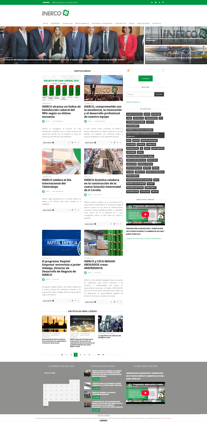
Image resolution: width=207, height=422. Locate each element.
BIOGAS (146, 114)
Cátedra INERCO (132, 126)
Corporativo (7, 57)
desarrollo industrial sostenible (139, 130)
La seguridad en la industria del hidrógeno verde (109, 336)
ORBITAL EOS (140, 172)
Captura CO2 (138, 118)
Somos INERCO (150, 188)
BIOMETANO (156, 114)
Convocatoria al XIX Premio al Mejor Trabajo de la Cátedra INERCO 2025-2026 (174, 39)
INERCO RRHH (152, 160)
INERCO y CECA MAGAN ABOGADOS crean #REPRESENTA (99, 264)
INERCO (48, 121)
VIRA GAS (155, 191)
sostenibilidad (132, 191)
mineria (155, 168)
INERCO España (47, 333)
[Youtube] (159, 2)
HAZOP (147, 148)
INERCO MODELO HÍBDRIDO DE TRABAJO (140, 156)
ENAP (129, 140)
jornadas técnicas (145, 164)
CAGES (129, 118)
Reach (156, 180)
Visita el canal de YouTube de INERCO (139, 405)
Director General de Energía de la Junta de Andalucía (143, 135)
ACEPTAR (103, 420)
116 (98, 355)
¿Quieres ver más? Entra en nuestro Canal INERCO (143, 238)
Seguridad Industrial (135, 188)
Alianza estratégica (134, 114)
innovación (131, 164)
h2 (141, 148)
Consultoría (74, 333)
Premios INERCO (132, 176)
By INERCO (103, 379)
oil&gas (130, 172)
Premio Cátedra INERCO (155, 172)
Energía (136, 140)
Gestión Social (132, 148)
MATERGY (147, 168)
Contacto (145, 78)
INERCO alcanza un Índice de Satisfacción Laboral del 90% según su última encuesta (61, 112)
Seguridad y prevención (106, 333)
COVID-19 (150, 122)
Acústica (87, 177)
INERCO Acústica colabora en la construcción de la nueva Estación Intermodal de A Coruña (102, 185)
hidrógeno (131, 152)
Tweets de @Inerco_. (133, 102)
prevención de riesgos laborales (139, 180)
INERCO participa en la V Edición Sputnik (65, 2)
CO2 (160, 118)
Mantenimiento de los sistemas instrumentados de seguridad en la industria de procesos (54, 341)
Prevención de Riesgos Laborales (25, 57)
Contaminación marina (135, 122)
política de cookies (165, 418)
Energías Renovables (149, 140)
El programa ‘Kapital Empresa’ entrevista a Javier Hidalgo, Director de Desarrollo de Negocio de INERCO (61, 268)
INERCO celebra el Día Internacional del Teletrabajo (56, 183)
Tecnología (145, 191)
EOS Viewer (131, 144)
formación (151, 144)
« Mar (45, 407)
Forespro (140, 144)
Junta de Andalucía (134, 168)
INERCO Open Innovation (136, 160)
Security (150, 184)
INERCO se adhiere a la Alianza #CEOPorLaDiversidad (168, 60)
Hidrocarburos (158, 148)
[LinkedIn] (151, 2)
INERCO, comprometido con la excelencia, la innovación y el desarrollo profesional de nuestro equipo (103, 112)
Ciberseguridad (151, 118)
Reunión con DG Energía (136, 184)
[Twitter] (155, 2)
